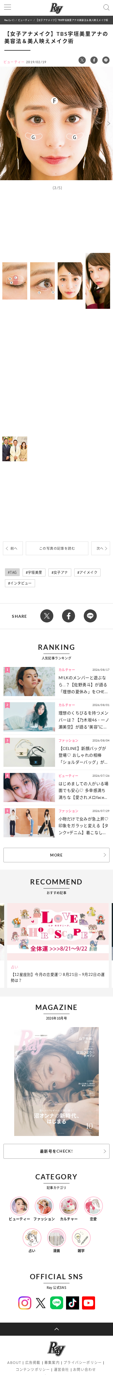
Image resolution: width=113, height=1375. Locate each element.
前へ (14, 548)
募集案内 (52, 1362)
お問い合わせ (84, 1369)
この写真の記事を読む (57, 548)
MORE (56, 855)
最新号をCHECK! (56, 1151)
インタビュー (21, 583)
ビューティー (25, 20)
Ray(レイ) (9, 20)
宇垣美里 (35, 572)
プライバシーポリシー (82, 1362)
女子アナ (61, 572)
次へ (100, 548)
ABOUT (14, 1362)
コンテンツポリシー (33, 1369)
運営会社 (61, 1369)
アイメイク (88, 572)
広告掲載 (33, 1362)
